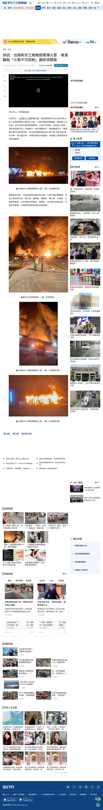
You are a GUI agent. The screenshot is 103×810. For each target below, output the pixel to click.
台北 (52, 580)
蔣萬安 (61, 580)
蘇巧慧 (77, 150)
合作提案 (62, 794)
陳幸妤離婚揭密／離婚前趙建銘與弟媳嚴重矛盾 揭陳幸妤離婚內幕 (56, 748)
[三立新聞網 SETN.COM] (5, 8)
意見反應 (73, 794)
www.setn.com (22, 805)
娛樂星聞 (42, 3)
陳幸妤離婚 (30, 8)
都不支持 (78, 155)
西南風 (28, 580)
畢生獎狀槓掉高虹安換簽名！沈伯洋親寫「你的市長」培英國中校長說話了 (34, 748)
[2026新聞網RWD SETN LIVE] (30, 3)
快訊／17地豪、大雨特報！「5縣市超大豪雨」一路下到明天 (56, 728)
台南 (21, 118)
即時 (10, 8)
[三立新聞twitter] (92, 787)
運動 (95, 8)
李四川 (77, 153)
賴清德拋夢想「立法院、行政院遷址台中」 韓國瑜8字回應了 (34, 728)
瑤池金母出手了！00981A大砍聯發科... (20, 463)
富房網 (86, 3)
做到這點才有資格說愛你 (48, 468)
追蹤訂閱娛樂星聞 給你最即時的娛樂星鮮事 (53, 458)
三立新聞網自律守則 (48, 794)
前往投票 (92, 158)
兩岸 (90, 8)
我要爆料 (83, 794)
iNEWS (51, 3)
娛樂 (69, 8)
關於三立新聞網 (18, 794)
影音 (48, 8)
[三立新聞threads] (98, 787)
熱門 (43, 8)
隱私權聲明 (32, 794)
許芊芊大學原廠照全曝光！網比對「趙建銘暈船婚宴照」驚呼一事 (13, 748)
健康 (80, 8)
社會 (38, 8)
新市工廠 (27, 118)
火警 (37, 118)
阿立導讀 (68, 3)
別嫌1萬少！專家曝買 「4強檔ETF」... (19, 468)
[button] (92, 3)
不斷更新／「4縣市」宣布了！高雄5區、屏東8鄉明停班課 (35, 526)
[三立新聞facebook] (74, 787)
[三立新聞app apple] (10, 800)
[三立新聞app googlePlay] (26, 800)
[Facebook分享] (5, 76)
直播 (59, 8)
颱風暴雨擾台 (18, 8)
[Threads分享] (5, 86)
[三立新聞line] (86, 787)
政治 (64, 8)
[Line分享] (5, 81)
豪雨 (9, 580)
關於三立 (6, 794)
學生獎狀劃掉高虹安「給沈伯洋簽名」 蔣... (53, 463)
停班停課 (19, 580)
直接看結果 (78, 158)
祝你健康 (59, 3)
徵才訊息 (93, 794)
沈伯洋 (42, 580)
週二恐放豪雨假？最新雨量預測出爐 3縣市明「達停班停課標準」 (34, 768)
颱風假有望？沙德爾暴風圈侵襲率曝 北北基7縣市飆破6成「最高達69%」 (13, 728)
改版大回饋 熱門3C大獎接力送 (17, 458)
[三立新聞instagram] (80, 787)
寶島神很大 (77, 3)
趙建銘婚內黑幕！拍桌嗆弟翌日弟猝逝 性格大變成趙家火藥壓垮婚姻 (13, 768)
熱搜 (54, 8)
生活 (75, 8)
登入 (98, 3)
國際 (85, 8)
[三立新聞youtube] (68, 787)
